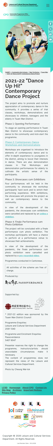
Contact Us (41, 387)
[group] (26, 43)
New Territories (34, 72)
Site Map (6, 390)
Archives (17, 390)
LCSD (4, 387)
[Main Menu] (47, 5)
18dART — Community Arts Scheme (16, 72)
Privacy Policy (9, 392)
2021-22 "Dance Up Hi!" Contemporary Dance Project (23, 74)
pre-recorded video (29, 255)
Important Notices (33, 390)
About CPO (28, 387)
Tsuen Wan (44, 72)
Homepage (14, 387)
